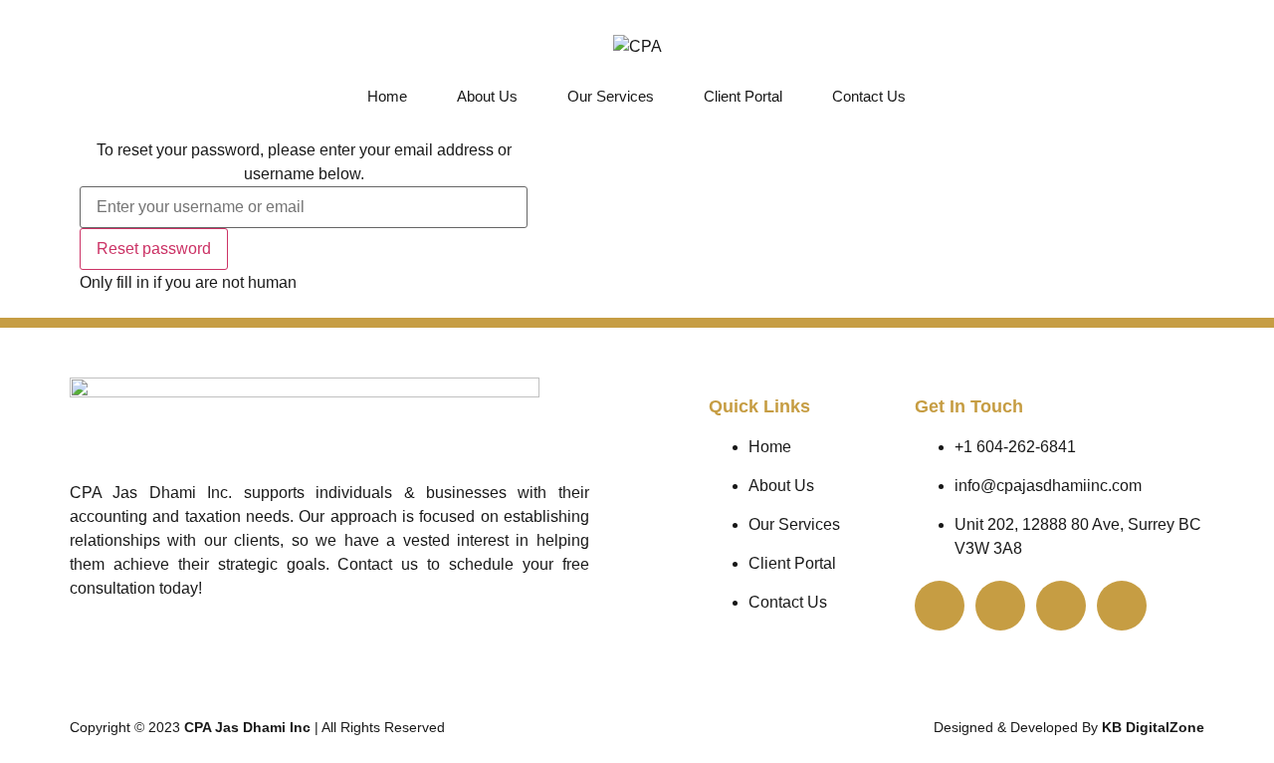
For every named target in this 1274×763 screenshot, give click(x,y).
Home (387, 96)
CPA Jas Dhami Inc (249, 727)
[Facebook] (1122, 606)
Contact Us (869, 96)
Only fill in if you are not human (188, 283)
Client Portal (743, 96)
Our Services (610, 96)
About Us (487, 96)
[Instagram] (1000, 606)
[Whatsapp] (939, 606)
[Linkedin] (1061, 606)
